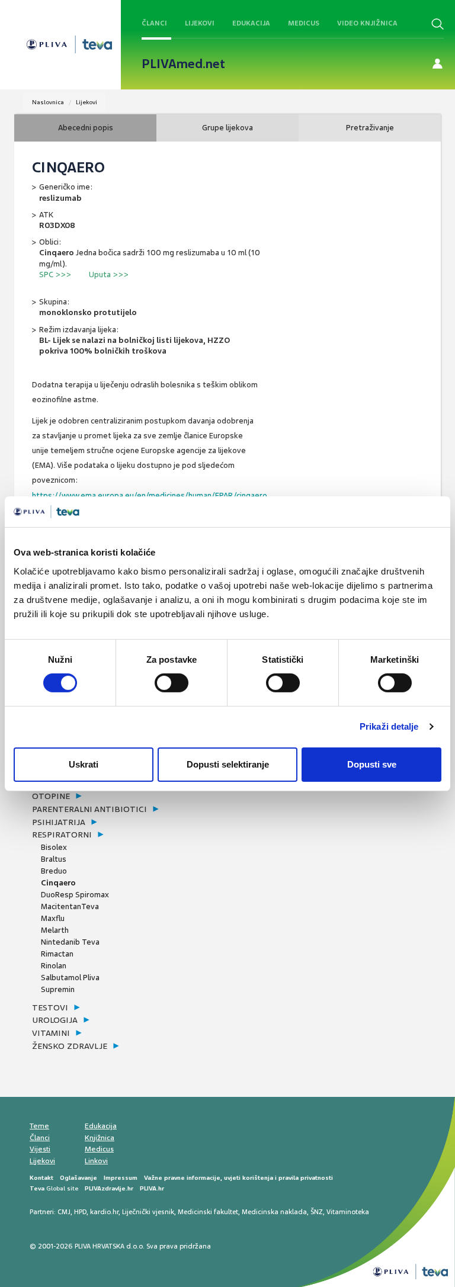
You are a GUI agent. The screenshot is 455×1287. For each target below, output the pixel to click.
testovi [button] (50, 1007)
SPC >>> (55, 274)
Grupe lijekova (227, 128)
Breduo (54, 871)
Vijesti (40, 1149)
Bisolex (54, 847)
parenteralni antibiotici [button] (89, 809)
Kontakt (41, 1178)
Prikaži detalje (389, 726)
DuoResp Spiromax (75, 895)
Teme (39, 1126)
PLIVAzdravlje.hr (109, 1188)
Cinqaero (58, 883)
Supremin (58, 989)
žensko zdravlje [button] (69, 1046)
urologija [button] (55, 1020)
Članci (154, 23)
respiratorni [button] (62, 834)
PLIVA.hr (152, 1188)
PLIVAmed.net (183, 64)
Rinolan (53, 966)
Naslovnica (48, 102)
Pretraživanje (370, 128)
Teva (37, 1188)
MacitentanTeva (70, 906)
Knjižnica (99, 1137)
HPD (80, 1212)
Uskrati (83, 764)
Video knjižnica (367, 23)
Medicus (303, 23)
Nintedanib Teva (70, 942)
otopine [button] (51, 796)
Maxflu (53, 918)
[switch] (171, 682)
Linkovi (96, 1161)
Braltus (53, 859)
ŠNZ (316, 1212)
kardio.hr (104, 1212)
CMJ (64, 1212)
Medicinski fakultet (208, 1212)
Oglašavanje (78, 1178)
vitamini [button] (51, 1033)
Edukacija (251, 23)
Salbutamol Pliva (70, 978)
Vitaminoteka (347, 1212)
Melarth (55, 930)
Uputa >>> (109, 274)
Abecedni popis (85, 128)
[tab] (130, 796)
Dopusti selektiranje (228, 764)
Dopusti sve (371, 764)
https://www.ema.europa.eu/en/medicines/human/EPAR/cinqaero (149, 495)
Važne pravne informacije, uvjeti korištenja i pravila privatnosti (238, 1178)
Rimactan (57, 954)
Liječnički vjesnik (148, 1212)
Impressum (120, 1178)
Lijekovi (199, 23)
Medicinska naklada (274, 1212)
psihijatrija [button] (58, 822)
